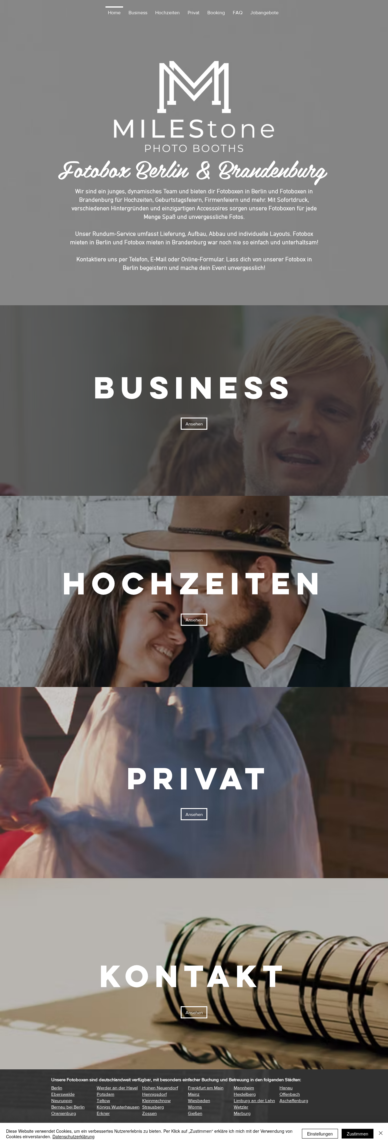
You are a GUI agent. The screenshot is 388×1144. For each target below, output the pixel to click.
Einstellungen (320, 1134)
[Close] (380, 1133)
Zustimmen (357, 1134)
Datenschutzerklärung (73, 1136)
